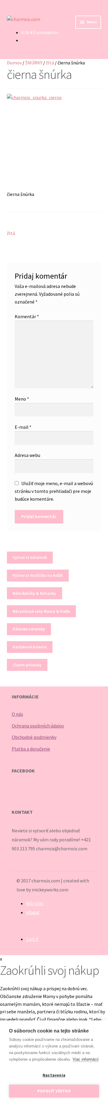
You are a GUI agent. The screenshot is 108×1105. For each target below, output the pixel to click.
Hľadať (32, 912)
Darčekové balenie (29, 647)
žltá (50, 63)
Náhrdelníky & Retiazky (34, 593)
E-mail (23, 427)
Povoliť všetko (54, 1091)
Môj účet (35, 903)
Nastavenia (54, 1075)
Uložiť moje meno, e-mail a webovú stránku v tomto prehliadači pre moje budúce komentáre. (54, 491)
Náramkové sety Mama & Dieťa (41, 611)
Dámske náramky (29, 629)
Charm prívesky (27, 665)
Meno (22, 399)
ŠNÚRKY (33, 63)
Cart (32, 939)
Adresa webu (27, 455)
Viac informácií (86, 1059)
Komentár (27, 316)
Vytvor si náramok (30, 557)
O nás (17, 714)
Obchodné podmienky (34, 737)
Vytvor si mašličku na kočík (38, 575)
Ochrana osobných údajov (38, 726)
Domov (14, 63)
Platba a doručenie (31, 749)
